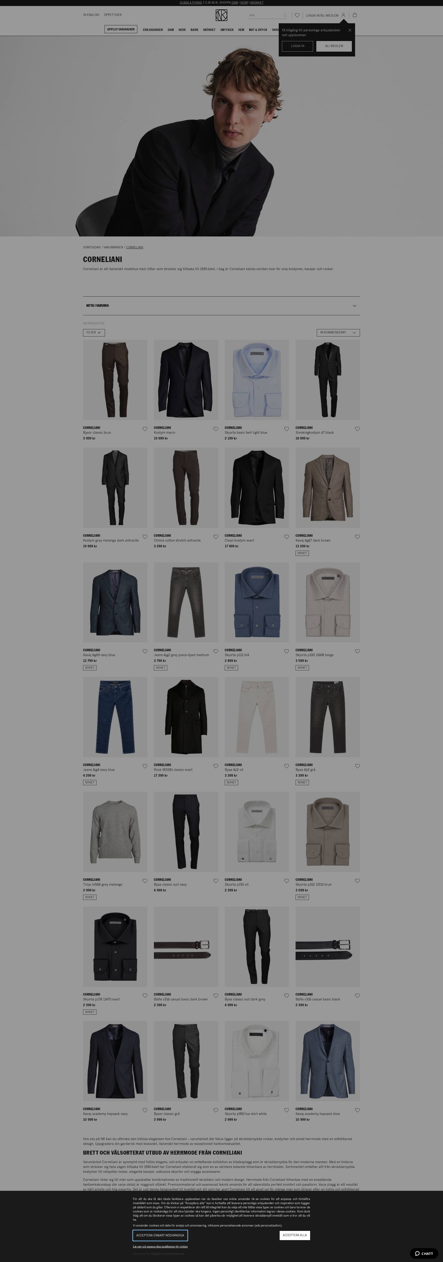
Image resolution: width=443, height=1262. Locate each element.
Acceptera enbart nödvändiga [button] (160, 1235)
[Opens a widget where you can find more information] (424, 1254)
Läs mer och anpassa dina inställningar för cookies (160, 1246)
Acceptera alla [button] (295, 1235)
